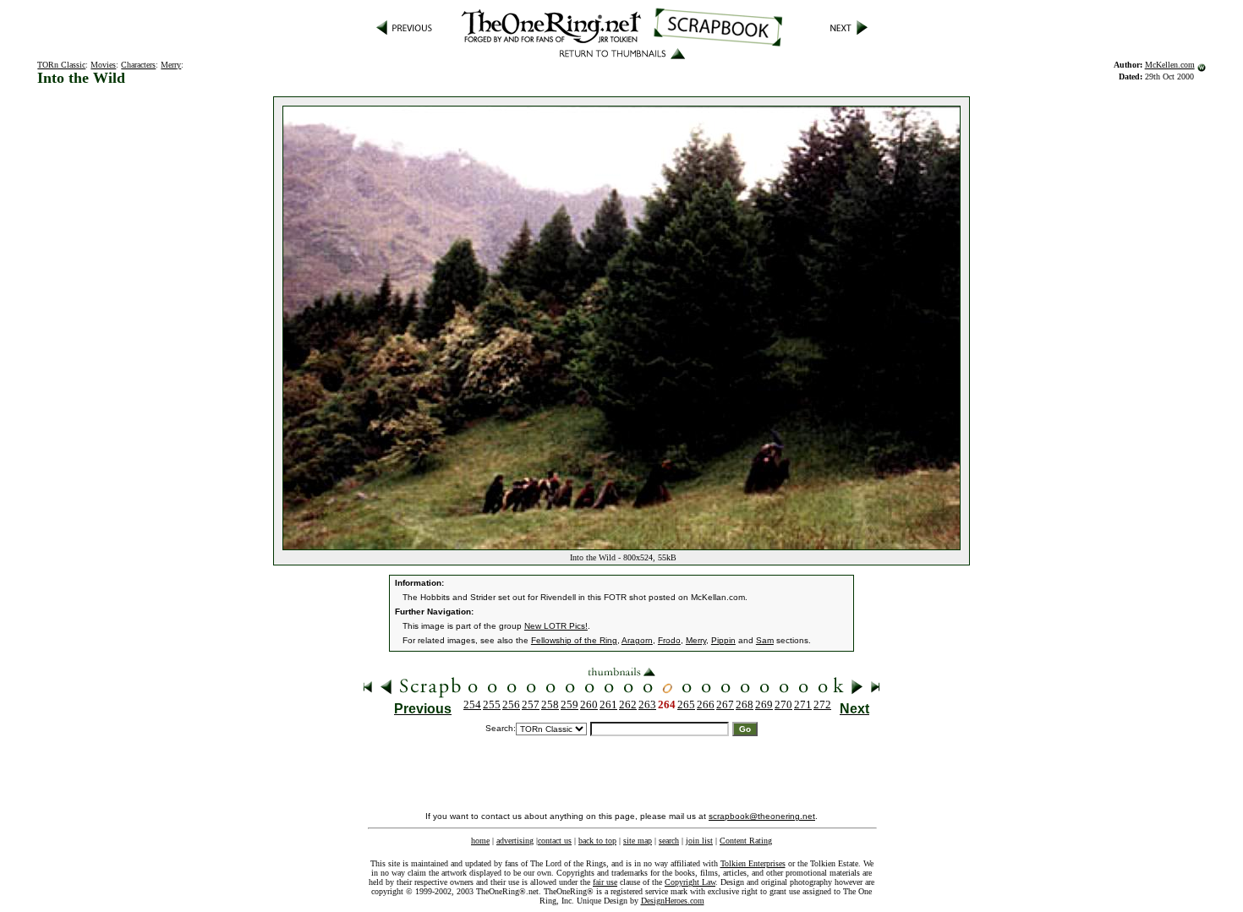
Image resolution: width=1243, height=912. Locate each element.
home (480, 840)
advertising (515, 840)
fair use (605, 882)
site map (637, 840)
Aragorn (637, 640)
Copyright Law (690, 882)
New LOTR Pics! (556, 626)
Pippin (723, 640)
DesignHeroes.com (672, 900)
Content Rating (746, 840)
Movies (103, 64)
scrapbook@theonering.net (762, 816)
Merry (171, 64)
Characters (138, 64)
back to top (597, 840)
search (669, 840)
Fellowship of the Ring (574, 640)
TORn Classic (61, 64)
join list (699, 840)
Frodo (669, 640)
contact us (555, 840)
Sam (765, 640)
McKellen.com (1170, 64)
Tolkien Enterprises (753, 863)
